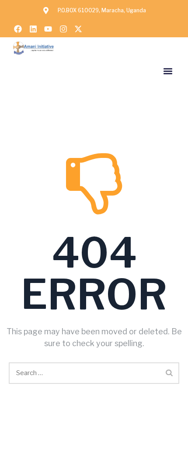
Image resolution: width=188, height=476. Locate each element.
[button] (167, 71)
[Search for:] (94, 373)
